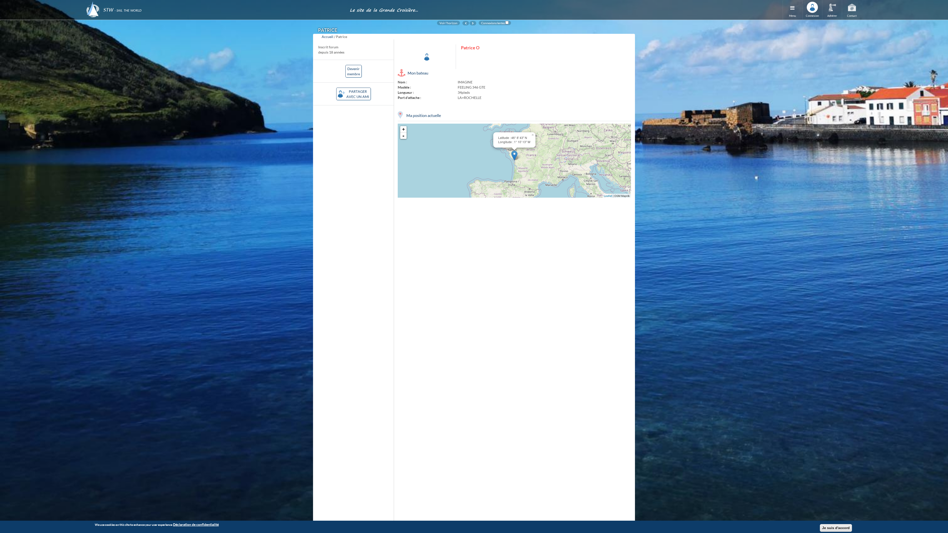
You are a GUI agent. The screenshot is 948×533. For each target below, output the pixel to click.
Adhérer (832, 15)
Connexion (812, 15)
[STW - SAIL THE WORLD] (215, 3)
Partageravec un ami (357, 94)
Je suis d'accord (836, 528)
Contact (852, 15)
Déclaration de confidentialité (196, 524)
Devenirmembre (353, 71)
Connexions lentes (493, 23)
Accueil (327, 37)
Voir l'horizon (448, 23)
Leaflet (608, 196)
